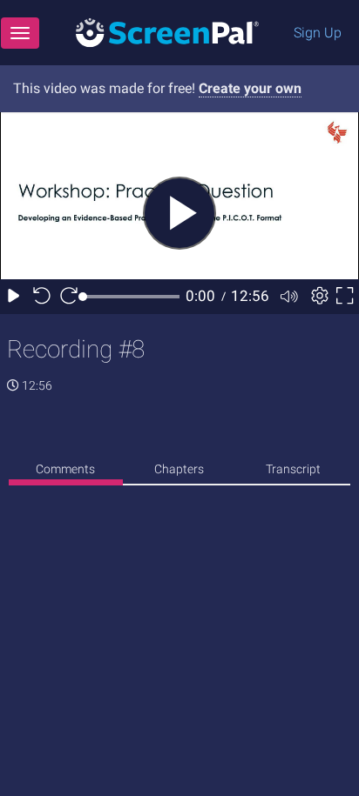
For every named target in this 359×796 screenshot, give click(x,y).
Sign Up (318, 32)
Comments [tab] (65, 469)
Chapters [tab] (179, 469)
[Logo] (167, 31)
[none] (66, 471)
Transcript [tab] (293, 469)
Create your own (250, 88)
